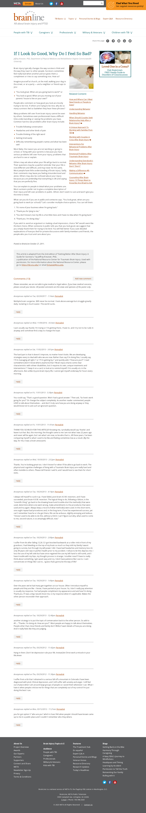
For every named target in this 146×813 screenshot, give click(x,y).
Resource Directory (124, 18)
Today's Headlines (81, 770)
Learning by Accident (112, 765)
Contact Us (88, 805)
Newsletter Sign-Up (22, 770)
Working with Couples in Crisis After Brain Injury (79, 138)
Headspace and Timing (113, 762)
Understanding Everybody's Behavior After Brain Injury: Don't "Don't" (81, 163)
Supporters (19, 760)
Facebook (56, 3)
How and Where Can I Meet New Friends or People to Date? (81, 102)
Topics (71, 18)
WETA (17, 3)
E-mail (63, 800)
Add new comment (83, 278)
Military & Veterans (92, 32)
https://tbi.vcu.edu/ (30, 265)
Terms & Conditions (22, 777)
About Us (39, 3)
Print (125, 40)
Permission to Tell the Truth (115, 769)
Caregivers (44, 32)
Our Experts (19, 753)
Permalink (59, 296)
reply (18, 312)
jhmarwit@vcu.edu (55, 265)
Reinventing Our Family (113, 772)
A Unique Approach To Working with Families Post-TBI (81, 130)
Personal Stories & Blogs (89, 18)
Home (31, 18)
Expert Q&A (108, 18)
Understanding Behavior (79, 109)
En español (78, 750)
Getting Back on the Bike (113, 747)
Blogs (105, 743)
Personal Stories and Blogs (85, 757)
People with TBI (21, 32)
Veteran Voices (79, 760)
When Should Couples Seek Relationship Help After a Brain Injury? (81, 120)
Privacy (17, 773)
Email (119, 40)
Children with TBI (120, 32)
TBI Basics (59, 18)
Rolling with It (109, 775)
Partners (17, 757)
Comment (130, 40)
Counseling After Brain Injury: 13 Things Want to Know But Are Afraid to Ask (80, 180)
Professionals (66, 32)
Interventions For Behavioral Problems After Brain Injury (80, 147)
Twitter (51, 3)
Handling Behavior (77, 113)
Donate (28, 3)
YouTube (62, 3)
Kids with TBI (49, 765)
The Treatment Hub (81, 747)
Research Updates (81, 767)
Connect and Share (22, 763)
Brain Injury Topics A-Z (53, 743)
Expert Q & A (78, 753)
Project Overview (21, 747)
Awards (17, 750)
